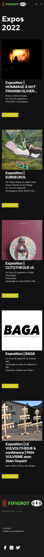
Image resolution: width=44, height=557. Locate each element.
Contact (7, 528)
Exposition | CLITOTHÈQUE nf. (20, 265)
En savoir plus (10, 115)
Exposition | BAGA (20, 354)
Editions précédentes (13, 531)
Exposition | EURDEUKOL (16, 175)
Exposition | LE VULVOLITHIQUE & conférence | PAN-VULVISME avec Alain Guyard (21, 452)
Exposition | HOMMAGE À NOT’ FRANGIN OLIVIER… (21, 86)
